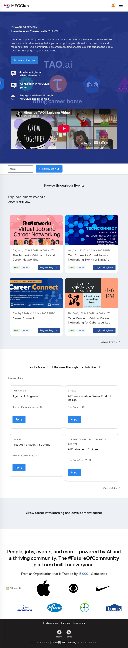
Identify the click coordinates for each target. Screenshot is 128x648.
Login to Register (49, 267)
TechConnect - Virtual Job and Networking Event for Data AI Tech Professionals (88, 259)
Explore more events (26, 196)
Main (13, 169)
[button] (113, 5)
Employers (79, 623)
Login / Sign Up (26, 60)
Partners (66, 623)
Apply (19, 419)
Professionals (50, 623)
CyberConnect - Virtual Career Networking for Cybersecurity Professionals (88, 322)
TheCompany (63, 642)
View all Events (108, 342)
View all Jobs (110, 488)
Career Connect (23, 318)
